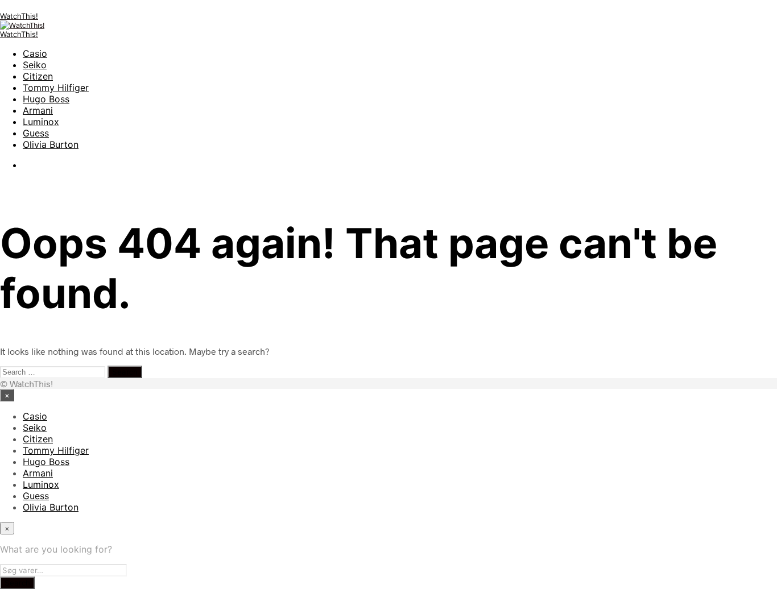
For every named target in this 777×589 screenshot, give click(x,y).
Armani (38, 110)
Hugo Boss (46, 99)
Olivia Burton (50, 144)
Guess (36, 133)
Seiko (35, 64)
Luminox (41, 121)
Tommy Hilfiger (56, 87)
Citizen (38, 76)
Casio (35, 53)
